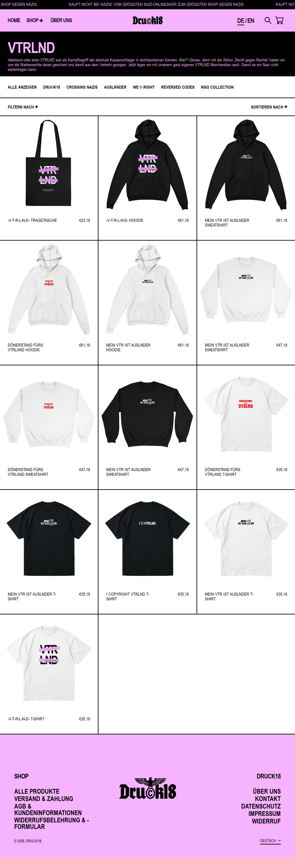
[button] (268, 20)
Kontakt (268, 798)
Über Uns (267, 791)
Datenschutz (261, 806)
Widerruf (266, 821)
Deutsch (268, 840)
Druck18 (33, 841)
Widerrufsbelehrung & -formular (51, 823)
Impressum (265, 813)
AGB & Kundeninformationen (48, 809)
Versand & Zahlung (43, 798)
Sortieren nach (267, 107)
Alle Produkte (36, 791)
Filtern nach (21, 107)
